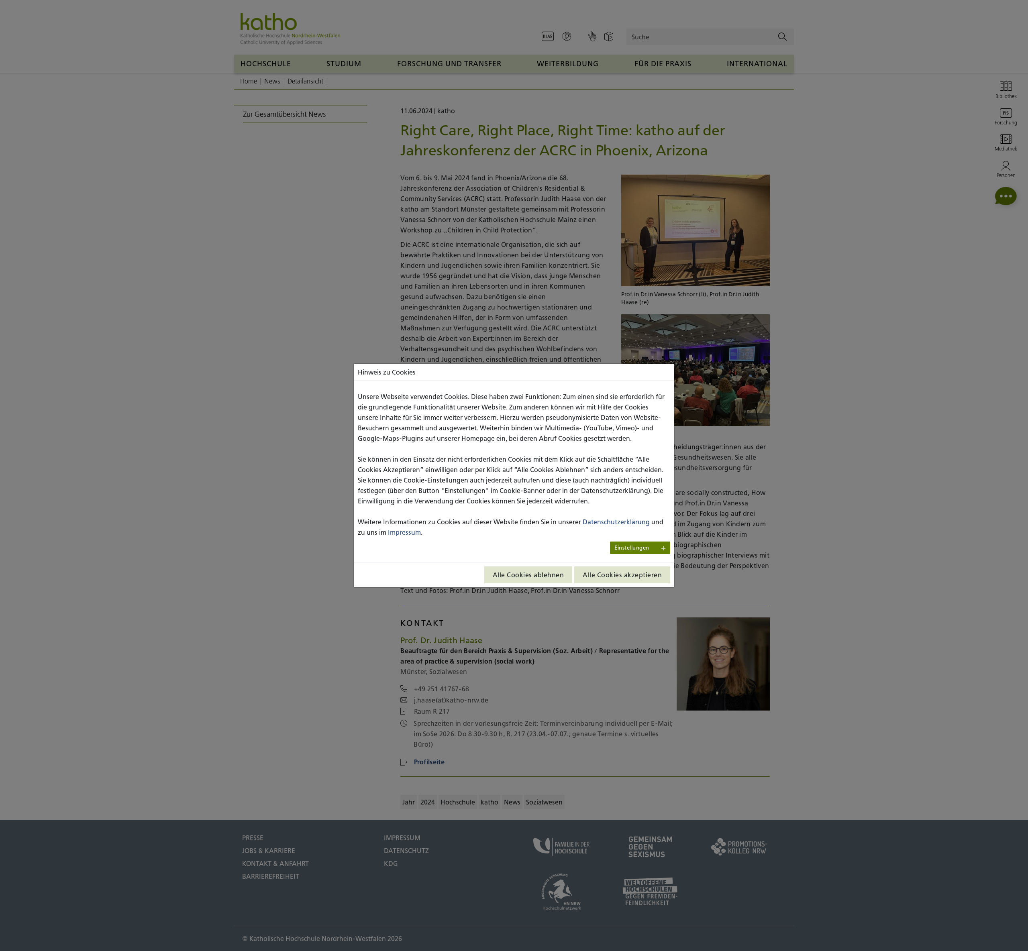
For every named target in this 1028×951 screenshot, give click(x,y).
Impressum (404, 532)
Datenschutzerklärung (616, 522)
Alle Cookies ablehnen (528, 575)
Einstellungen (631, 547)
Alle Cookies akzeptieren (622, 575)
